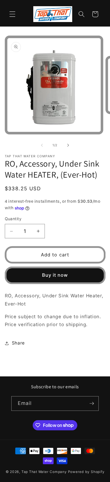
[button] (12, 14)
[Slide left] (42, 145)
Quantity (13, 218)
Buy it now (55, 275)
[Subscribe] (91, 403)
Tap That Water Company (44, 472)
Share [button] (18, 343)
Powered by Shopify (86, 472)
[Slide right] (68, 145)
